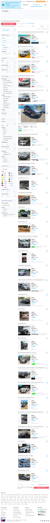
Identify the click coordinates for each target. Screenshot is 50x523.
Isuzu (29, 497)
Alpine (13, 494)
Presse (2, 510)
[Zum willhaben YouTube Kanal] (44, 521)
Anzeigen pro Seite (41, 484)
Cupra (30, 496)
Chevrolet (7, 496)
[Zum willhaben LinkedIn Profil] (46, 521)
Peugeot (35, 500)
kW (7, 125)
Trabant (5, 504)
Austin (24, 494)
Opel (32, 500)
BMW (31, 494)
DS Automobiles (44, 496)
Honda (15, 497)
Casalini (46, 494)
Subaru (29, 502)
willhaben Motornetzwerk (29, 512)
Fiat (4, 497)
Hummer (18, 497)
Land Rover (11, 499)
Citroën (22, 496)
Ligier (18, 499)
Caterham (2, 496)
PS (3, 125)
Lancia (7, 499)
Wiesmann (18, 504)
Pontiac (39, 500)
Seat (15, 502)
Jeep (40, 497)
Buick (39, 494)
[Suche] (14, 53)
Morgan (25, 500)
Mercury (8, 500)
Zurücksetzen (4, 42)
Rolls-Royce (6, 502)
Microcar (14, 500)
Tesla (41, 502)
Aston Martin (17, 494)
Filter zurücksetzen (30, 23)
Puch (46, 500)
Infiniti (26, 497)
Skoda (18, 502)
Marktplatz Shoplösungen (29, 515)
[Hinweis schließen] (19, 1)
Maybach (36, 499)
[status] (10, 5)
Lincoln (21, 499)
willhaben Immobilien (29, 510)
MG (11, 500)
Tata (39, 502)
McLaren (43, 499)
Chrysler (18, 496)
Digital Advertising (28, 509)
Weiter (33, 26)
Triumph (9, 504)
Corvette (26, 496)
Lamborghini (3, 499)
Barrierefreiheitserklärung (17, 514)
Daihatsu (36, 496)
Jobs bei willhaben (4, 509)
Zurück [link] (19, 26)
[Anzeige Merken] (47, 32)
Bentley (27, 494)
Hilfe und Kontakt (16, 509)
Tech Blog (2, 515)
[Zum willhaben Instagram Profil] (40, 521)
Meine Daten (15, 515)
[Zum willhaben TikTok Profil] (42, 521)
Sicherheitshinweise (16, 510)
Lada (47, 497)
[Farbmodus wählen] (47, 1)
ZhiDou (22, 504)
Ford (7, 497)
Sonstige (26, 504)
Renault (2, 502)
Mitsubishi (21, 500)
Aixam (5, 494)
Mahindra (27, 499)
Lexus (15, 499)
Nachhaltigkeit (3, 512)
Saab (13, 502)
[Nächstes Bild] (47, 113)
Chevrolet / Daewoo (13, 496)
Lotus (24, 499)
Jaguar (37, 497)
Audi (21, 494)
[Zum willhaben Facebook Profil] (48, 521)
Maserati (31, 499)
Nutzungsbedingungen (17, 512)
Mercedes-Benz (3, 500)
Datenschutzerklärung (17, 517)
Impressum (25, 519)
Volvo (13, 504)
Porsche (42, 500)
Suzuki (33, 502)
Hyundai (22, 497)
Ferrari (2, 497)
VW (15, 504)
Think (44, 502)
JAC (34, 497)
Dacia (33, 496)
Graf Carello (11, 497)
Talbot (36, 502)
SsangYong (25, 502)
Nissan (29, 500)
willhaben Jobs (27, 514)
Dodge (40, 496)
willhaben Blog (3, 514)
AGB (13, 519)
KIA (42, 497)
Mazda (39, 499)
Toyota (2, 504)
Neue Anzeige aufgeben (41, 1)
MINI (18, 500)
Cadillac (42, 494)
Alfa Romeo (9, 494)
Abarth (2, 494)
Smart (21, 502)
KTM (44, 497)
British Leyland (35, 494)
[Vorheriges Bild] (19, 113)
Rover (10, 502)
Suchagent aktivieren (42, 487)
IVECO (32, 497)
